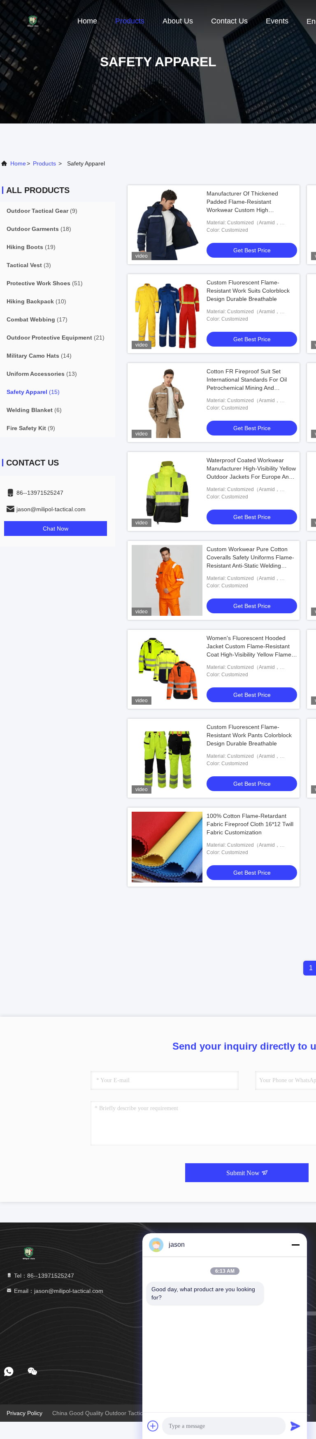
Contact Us (229, 21)
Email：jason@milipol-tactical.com (57, 1291)
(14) (39, 355)
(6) (34, 410)
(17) (37, 319)
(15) (33, 392)
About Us (178, 21)
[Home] (32, 20)
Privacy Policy (24, 1413)
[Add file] (153, 1426)
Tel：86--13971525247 (43, 1275)
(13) (42, 373)
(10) (36, 301)
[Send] (295, 1426)
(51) (45, 283)
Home (87, 21)
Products (129, 21)
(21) (56, 337)
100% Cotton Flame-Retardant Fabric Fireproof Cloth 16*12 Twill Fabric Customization (250, 824)
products (44, 163)
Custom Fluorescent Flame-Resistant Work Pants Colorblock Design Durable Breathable (249, 735)
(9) (42, 210)
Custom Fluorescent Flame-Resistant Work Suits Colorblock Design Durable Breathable (248, 290)
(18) (39, 229)
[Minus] (295, 1245)
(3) (29, 265)
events (277, 21)
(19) (31, 247)
